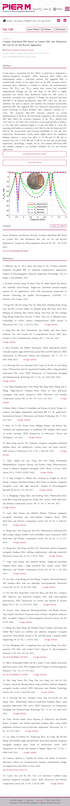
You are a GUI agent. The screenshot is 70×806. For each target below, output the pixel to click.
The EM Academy (16, 800)
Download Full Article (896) (34, 154)
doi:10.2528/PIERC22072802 (15, 657)
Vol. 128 (36, 21)
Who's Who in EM (53, 800)
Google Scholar (30, 56)
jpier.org (40, 800)
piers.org (30, 800)
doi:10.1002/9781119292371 (15, 770)
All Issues (18, 21)
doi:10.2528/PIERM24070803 (13, 56)
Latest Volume (33, 29)
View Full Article (35, 162)
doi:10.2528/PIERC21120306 (15, 675)
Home (9, 21)
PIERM (27, 21)
